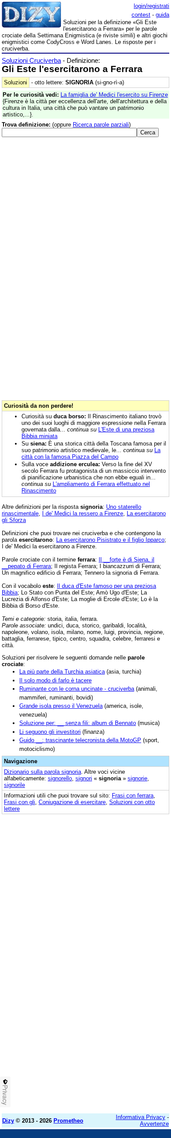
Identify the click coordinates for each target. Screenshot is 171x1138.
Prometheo (68, 1120)
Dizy (8, 1120)
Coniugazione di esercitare (72, 802)
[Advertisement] (85, 1021)
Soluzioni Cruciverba (31, 60)
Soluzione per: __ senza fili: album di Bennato (77, 723)
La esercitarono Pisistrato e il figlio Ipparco (110, 539)
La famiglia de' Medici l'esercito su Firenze (114, 94)
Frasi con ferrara (132, 795)
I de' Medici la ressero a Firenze (82, 513)
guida (162, 14)
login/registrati (151, 6)
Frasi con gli (19, 802)
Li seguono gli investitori (50, 731)
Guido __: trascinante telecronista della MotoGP (80, 740)
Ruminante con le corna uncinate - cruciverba (76, 688)
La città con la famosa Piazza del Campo (90, 453)
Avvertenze (154, 1123)
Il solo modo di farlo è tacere (55, 680)
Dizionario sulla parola (42, 771)
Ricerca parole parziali (101, 124)
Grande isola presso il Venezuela (61, 706)
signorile (14, 785)
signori (83, 778)
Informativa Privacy (140, 1117)
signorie (137, 778)
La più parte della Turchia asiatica (62, 671)
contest (141, 14)
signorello (60, 778)
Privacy (5, 1095)
